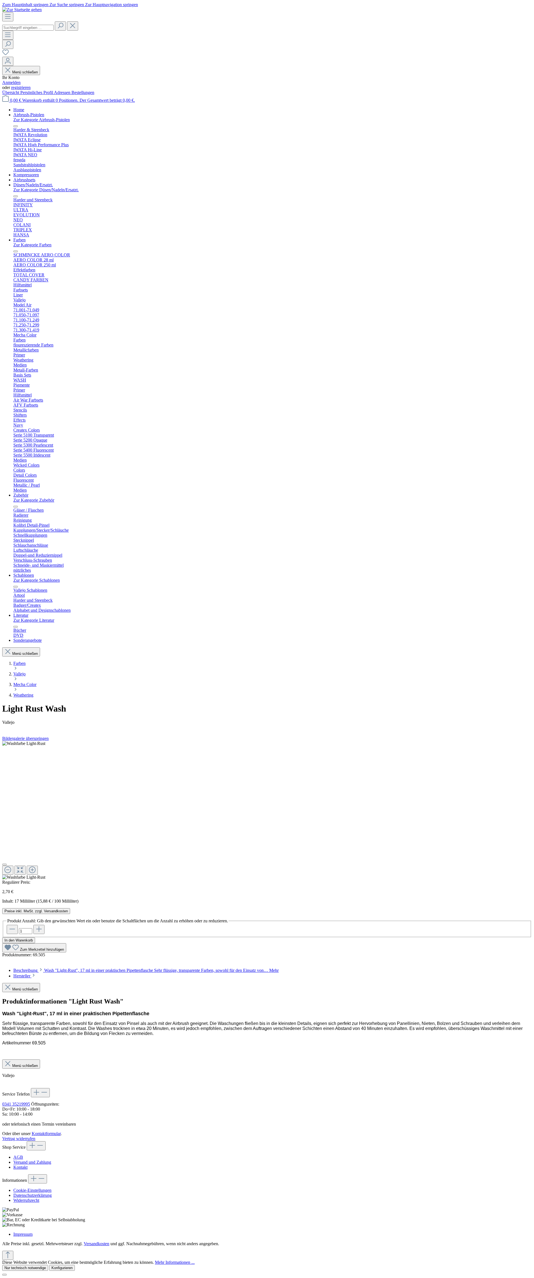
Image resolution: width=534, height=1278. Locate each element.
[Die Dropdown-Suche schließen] (72, 26)
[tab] (146, 970)
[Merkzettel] (5, 54)
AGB (18, 1157)
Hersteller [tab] (22, 976)
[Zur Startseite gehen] (22, 9)
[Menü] (7, 16)
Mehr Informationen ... (175, 1262)
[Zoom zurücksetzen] (20, 870)
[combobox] (28, 28)
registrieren (21, 87)
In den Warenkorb (18, 940)
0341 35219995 (16, 1104)
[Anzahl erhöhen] (38, 929)
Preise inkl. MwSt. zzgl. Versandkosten (36, 911)
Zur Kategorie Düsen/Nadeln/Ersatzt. (46, 189)
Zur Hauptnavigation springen (111, 4)
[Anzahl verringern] (12, 929)
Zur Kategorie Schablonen (36, 580)
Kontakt (20, 1167)
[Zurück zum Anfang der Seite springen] (7, 1255)
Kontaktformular (46, 1133)
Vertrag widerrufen (18, 1138)
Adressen (62, 92)
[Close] (4, 1274)
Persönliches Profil (37, 92)
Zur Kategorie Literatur (33, 620)
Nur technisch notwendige (25, 1268)
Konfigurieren (62, 1268)
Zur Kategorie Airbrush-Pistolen (41, 119)
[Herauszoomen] (7, 870)
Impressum (23, 1234)
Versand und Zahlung (32, 1162)
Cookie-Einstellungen (32, 1190)
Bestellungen (82, 92)
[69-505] (23, 743)
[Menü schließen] (15, 126)
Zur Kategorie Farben (32, 244)
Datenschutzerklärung (32, 1195)
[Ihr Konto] (7, 61)
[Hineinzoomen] (32, 870)
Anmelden (11, 82)
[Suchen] (60, 26)
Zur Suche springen (67, 4)
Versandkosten (96, 1243)
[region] (267, 810)
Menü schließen (25, 72)
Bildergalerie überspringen (25, 738)
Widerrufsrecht (26, 1200)
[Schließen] (4, 864)
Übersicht (11, 92)
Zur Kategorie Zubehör (33, 500)
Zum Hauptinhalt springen (26, 4)
